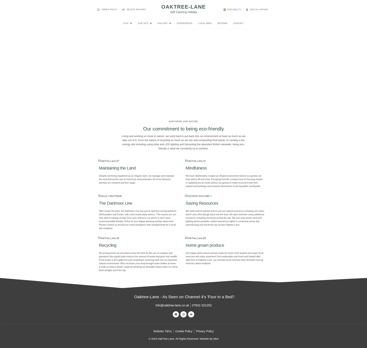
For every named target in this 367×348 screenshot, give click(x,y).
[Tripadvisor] (191, 314)
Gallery (163, 23)
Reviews (222, 23)
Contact (238, 23)
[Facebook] (176, 314)
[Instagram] (183, 314)
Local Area (205, 23)
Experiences (184, 23)
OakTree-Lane (183, 7)
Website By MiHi (209, 338)
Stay (126, 23)
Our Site (143, 23)
